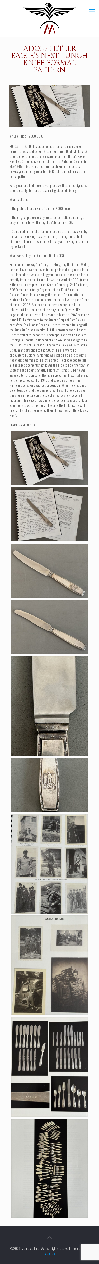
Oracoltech (49, 1253)
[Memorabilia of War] (49, 18)
